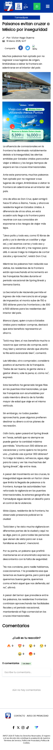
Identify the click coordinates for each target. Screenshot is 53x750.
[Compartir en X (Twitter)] (27, 47)
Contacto (19, 715)
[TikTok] (27, 727)
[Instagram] (22, 727)
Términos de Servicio (12, 740)
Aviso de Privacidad (37, 715)
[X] (18, 727)
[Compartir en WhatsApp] (34, 48)
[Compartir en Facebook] (20, 47)
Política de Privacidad (30, 740)
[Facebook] (13, 727)
